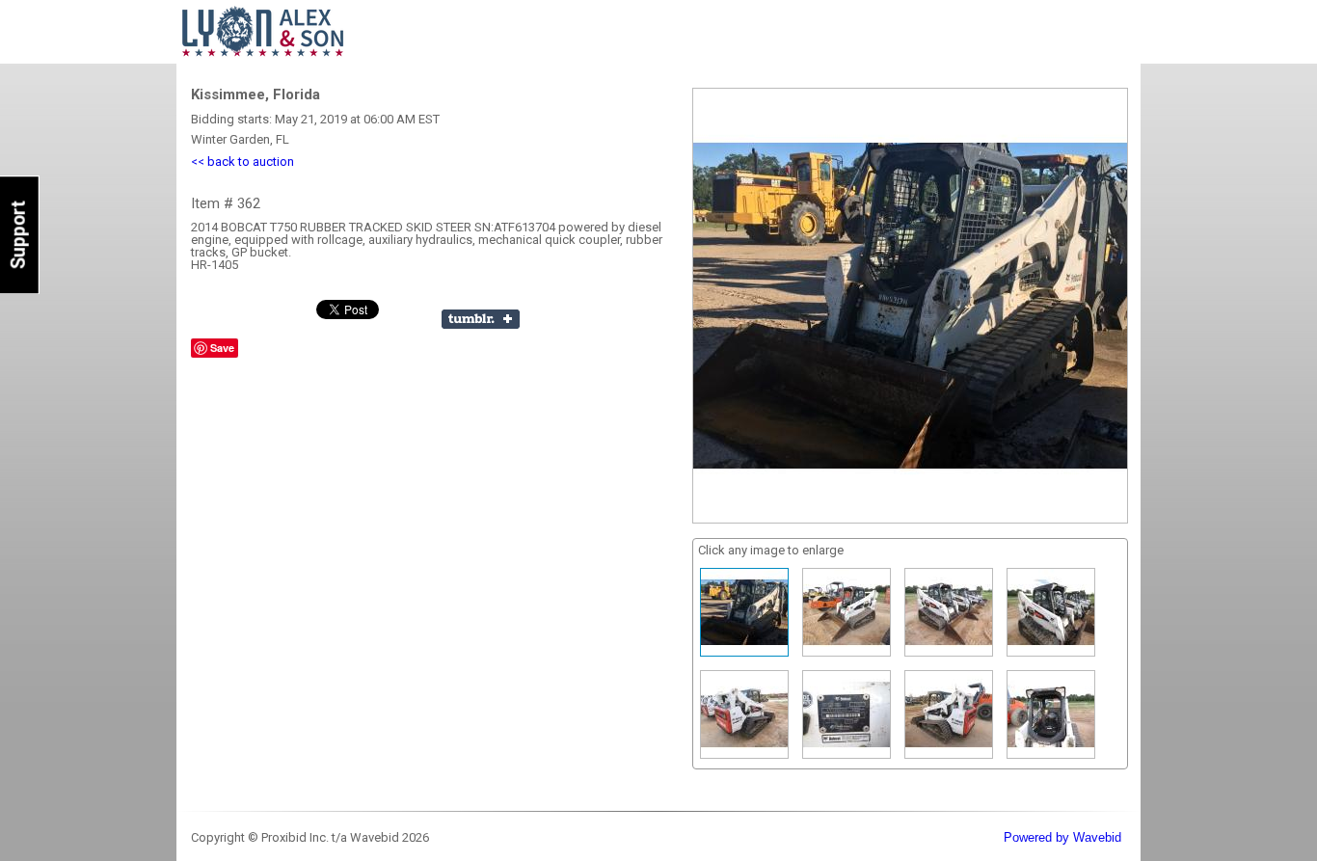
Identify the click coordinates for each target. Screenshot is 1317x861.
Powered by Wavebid (1062, 837)
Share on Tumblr (481, 319)
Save (222, 347)
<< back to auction (242, 161)
